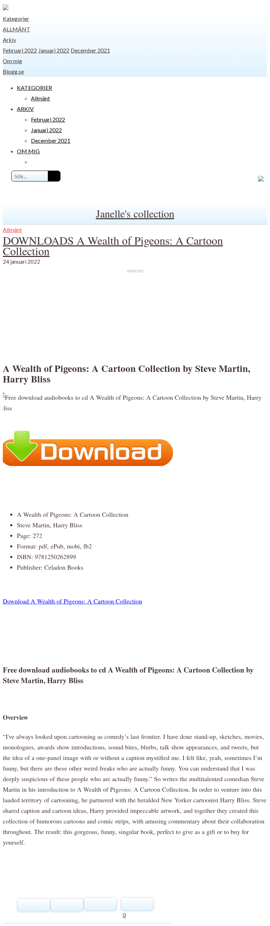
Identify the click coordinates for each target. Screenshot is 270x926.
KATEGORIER (34, 87)
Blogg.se (13, 71)
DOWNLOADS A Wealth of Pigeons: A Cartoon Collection (113, 245)
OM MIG (28, 151)
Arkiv (9, 39)
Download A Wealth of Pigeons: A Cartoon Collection (72, 601)
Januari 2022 (53, 50)
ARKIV (25, 108)
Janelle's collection (135, 213)
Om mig (12, 60)
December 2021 (90, 50)
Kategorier (16, 18)
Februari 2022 (20, 50)
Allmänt (16, 29)
